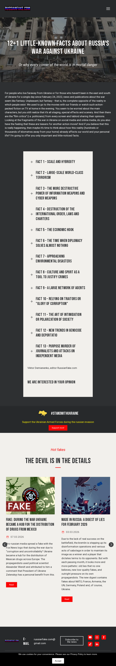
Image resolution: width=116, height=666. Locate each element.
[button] (58, 162)
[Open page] (30, 495)
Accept (58, 661)
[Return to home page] (17, 9)
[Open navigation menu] (108, 9)
